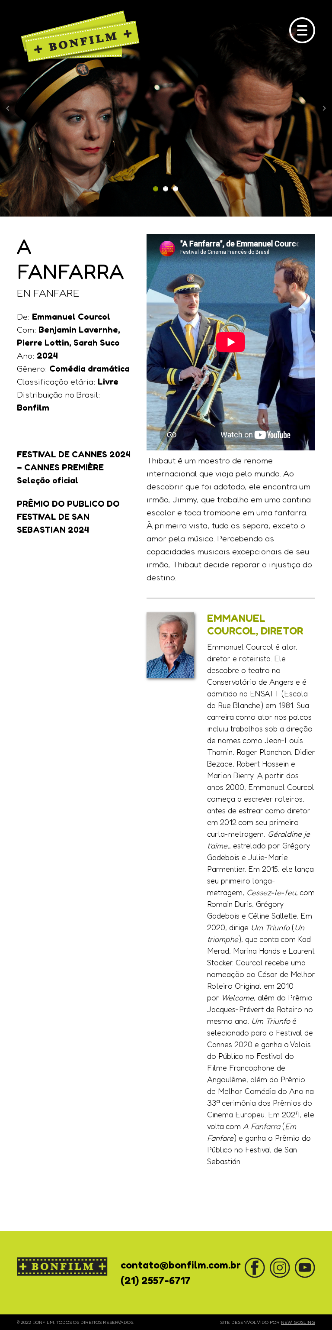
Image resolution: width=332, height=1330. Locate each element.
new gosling (298, 1322)
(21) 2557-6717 (156, 1280)
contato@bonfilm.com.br (181, 1265)
